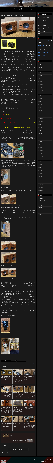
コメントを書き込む (18, 449)
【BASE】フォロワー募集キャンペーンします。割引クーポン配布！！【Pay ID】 (44, 19)
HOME (27, 459)
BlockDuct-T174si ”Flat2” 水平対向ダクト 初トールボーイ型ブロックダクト (44, 27)
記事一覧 (3, 360)
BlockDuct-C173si (42, 31)
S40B (25, 360)
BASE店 (33, 459)
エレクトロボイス (20, 360)
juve (48, 45)
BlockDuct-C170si (42, 45)
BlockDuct (37, 459)
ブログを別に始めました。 (43, 23)
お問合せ (50, 459)
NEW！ (30, 459)
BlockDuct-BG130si (42, 33)
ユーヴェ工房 (14, 360)
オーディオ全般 (8, 360)
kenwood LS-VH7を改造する (44, 40)
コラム (41, 459)
